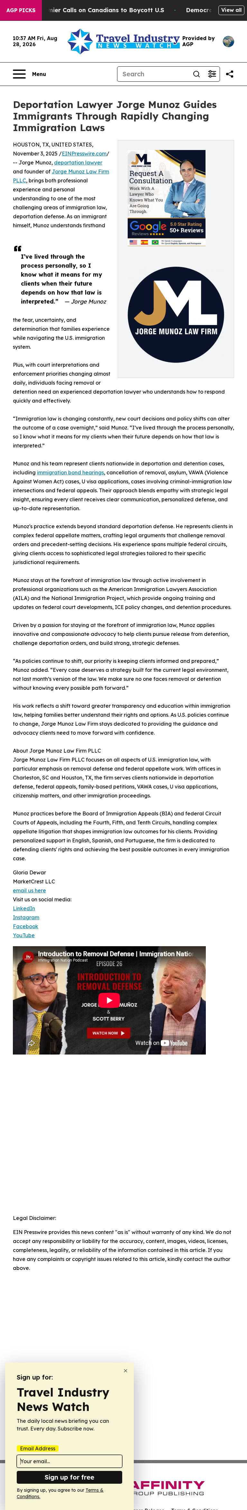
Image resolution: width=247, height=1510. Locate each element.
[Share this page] (229, 74)
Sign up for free (69, 1477)
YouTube (24, 935)
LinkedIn (24, 908)
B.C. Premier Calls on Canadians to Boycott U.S (94, 10)
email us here (29, 890)
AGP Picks (20, 10)
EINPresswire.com (84, 153)
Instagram (26, 917)
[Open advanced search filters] (212, 74)
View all (231, 10)
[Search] (196, 74)
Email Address (37, 1448)
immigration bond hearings (70, 472)
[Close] (126, 1371)
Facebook (25, 926)
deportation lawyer (78, 162)
